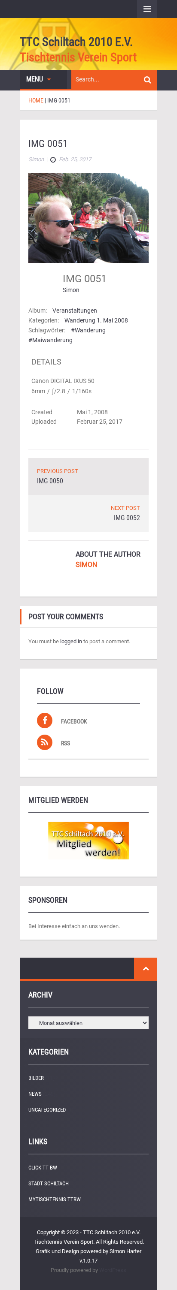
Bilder (36, 1078)
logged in (71, 641)
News (35, 1094)
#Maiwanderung (50, 340)
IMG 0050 (50, 481)
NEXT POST (125, 508)
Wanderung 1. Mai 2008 (96, 320)
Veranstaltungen (74, 310)
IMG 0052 (127, 518)
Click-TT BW (42, 1167)
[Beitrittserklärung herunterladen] (88, 840)
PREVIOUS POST (57, 471)
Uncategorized (47, 1109)
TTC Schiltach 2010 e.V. (76, 42)
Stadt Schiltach (48, 1183)
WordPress (112, 1270)
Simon (71, 289)
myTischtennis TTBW (54, 1199)
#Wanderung (88, 330)
